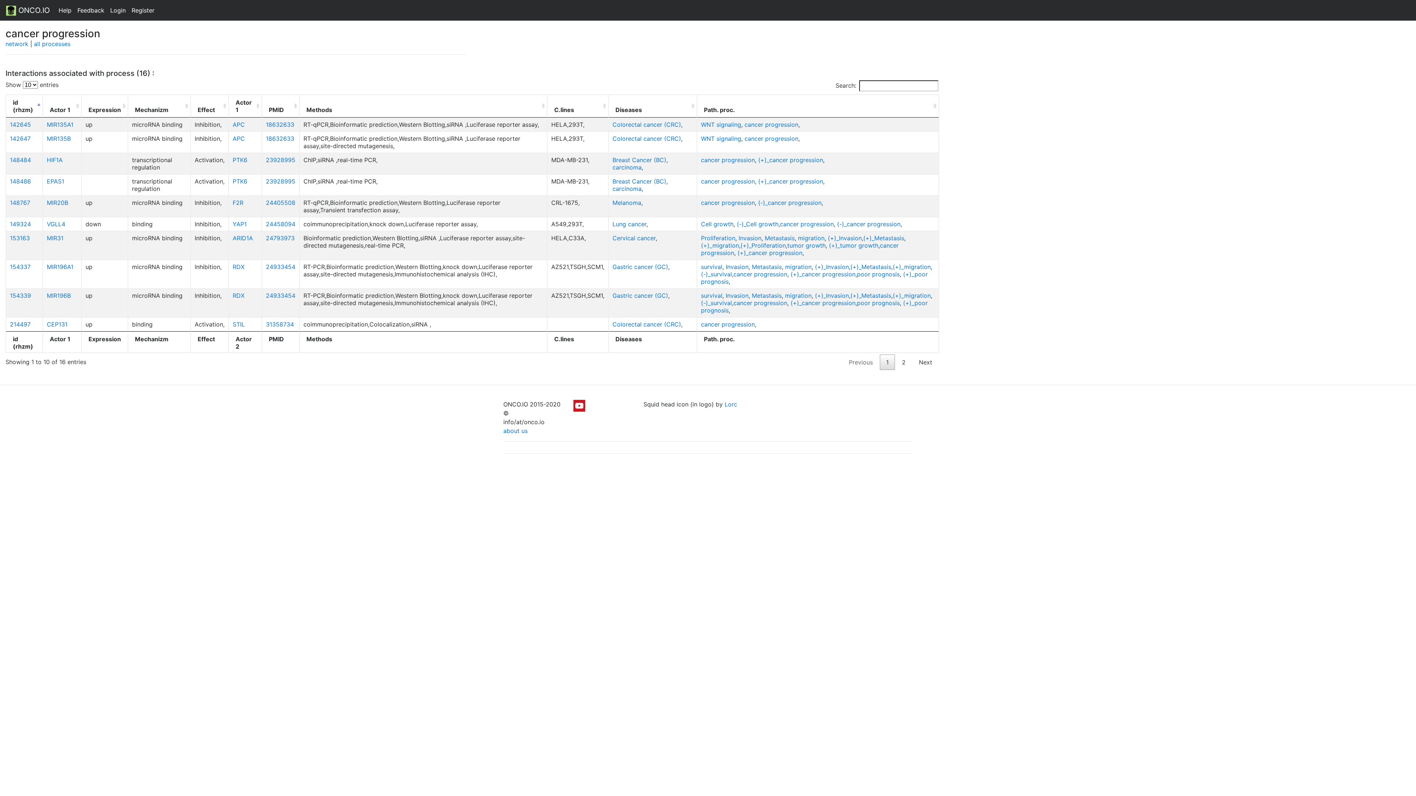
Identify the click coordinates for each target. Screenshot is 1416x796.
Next (925, 362)
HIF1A (55, 160)
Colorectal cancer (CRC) (646, 124)
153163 (20, 238)
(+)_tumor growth (853, 245)
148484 (20, 160)
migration (811, 238)
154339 (20, 295)
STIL (239, 324)
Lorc (731, 404)
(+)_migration (720, 245)
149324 (20, 224)
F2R (238, 202)
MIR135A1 (60, 124)
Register (143, 10)
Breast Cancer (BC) (639, 160)
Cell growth (717, 224)
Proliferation (718, 238)
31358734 (280, 324)
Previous (861, 362)
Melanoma (626, 202)
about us (515, 430)
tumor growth (806, 245)
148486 (20, 181)
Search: (846, 85)
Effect (206, 110)
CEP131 (57, 324)
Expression (104, 110)
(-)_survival (716, 274)
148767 (20, 202)
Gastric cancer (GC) (640, 266)
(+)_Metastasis (883, 238)
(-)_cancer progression (790, 202)
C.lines (564, 110)
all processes (52, 44)
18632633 (280, 124)
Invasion (750, 238)
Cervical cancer (634, 238)
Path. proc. (719, 110)
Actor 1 (60, 110)
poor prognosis (878, 274)
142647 (20, 138)
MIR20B (57, 202)
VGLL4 (56, 224)
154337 (20, 266)
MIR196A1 (60, 266)
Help (65, 10)
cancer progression (771, 124)
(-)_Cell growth (757, 224)
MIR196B (59, 295)
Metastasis (780, 238)
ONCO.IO (33, 10)
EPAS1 (55, 181)
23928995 (280, 160)
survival (711, 266)
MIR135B (59, 138)
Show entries (32, 84)
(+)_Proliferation (763, 245)
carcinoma (627, 167)
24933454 (280, 266)
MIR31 (55, 238)
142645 (20, 124)
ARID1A (243, 238)
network (17, 44)
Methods (319, 110)
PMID (276, 110)
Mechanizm (152, 110)
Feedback (90, 10)
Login (118, 10)
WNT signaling (721, 124)
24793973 (280, 238)
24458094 (280, 224)
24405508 (280, 202)
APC (239, 124)
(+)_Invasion (845, 238)
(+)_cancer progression (790, 160)
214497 (20, 324)
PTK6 (240, 160)
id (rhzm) (23, 106)
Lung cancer (629, 224)
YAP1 (240, 224)
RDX (238, 266)
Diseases (628, 110)
